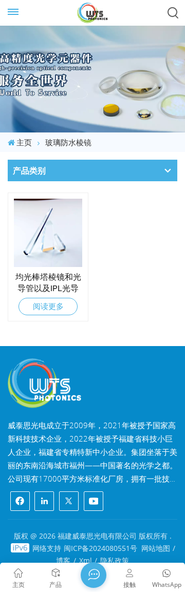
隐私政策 (114, 560)
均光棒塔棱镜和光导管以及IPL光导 (48, 282)
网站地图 (155, 548)
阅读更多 (48, 306)
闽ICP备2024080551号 (100, 548)
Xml (85, 560)
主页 (24, 142)
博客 (63, 560)
